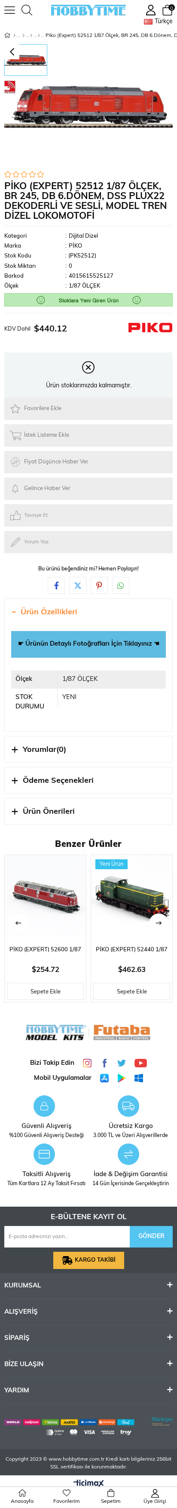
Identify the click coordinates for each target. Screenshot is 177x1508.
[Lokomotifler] (31, 35)
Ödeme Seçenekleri (58, 781)
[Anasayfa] (14, 35)
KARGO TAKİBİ (95, 1260)
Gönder (151, 1236)
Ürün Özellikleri (49, 612)
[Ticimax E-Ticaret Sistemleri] (88, 1484)
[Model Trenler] (23, 35)
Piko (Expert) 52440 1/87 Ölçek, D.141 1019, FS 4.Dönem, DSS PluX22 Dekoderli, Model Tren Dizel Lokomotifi (132, 952)
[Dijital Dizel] (39, 35)
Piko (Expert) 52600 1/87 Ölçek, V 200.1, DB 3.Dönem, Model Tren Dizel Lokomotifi (45, 952)
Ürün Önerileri (49, 812)
